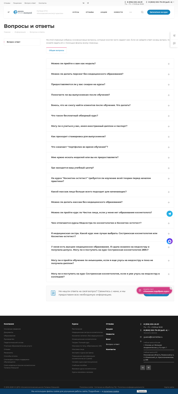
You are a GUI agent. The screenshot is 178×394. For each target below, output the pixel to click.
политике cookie (111, 391)
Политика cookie (86, 387)
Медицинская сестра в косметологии (87, 332)
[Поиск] (142, 12)
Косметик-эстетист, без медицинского (87, 336)
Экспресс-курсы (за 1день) (82, 353)
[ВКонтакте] (83, 3)
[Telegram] (88, 3)
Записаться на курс (159, 12)
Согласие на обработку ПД (105, 387)
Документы (8, 332)
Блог (108, 339)
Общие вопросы (56, 50)
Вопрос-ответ (13, 42)
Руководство (9, 339)
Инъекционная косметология (84, 339)
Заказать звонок (150, 333)
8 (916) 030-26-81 (134, 2)
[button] (110, 63)
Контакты (111, 349)
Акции (109, 329)
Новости (110, 334)
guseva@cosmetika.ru (153, 337)
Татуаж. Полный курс (80, 342)
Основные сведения (12, 329)
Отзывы (7, 349)
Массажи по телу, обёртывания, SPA (87, 346)
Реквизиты (8, 353)
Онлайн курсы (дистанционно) (84, 362)
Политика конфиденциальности (131, 387)
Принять (142, 391)
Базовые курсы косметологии (84, 369)
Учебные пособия (79, 365)
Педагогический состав (13, 342)
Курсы (75, 324)
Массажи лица (78, 349)
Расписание (77, 329)
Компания (9, 324)
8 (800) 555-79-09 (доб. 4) (160, 2)
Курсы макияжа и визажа (82, 372)
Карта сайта (169, 387)
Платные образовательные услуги (18, 346)
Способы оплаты (11, 356)
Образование (9, 336)
